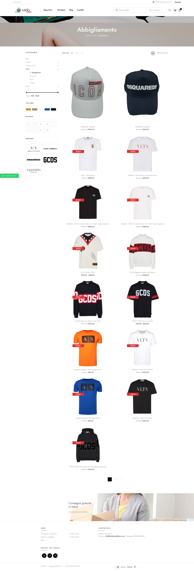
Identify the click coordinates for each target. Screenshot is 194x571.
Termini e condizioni (47, 537)
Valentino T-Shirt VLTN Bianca (142, 369)
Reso (42, 540)
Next (121, 479)
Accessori (33, 76)
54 (41, 124)
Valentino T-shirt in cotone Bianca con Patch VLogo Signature (142, 224)
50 (28, 124)
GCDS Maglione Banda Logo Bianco (142, 272)
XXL (47, 130)
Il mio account (17, 2)
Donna (28, 62)
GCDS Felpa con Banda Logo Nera (87, 321)
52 (34, 124)
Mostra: (66, 53)
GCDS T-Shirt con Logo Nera (142, 321)
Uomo (94, 35)
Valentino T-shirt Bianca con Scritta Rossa (142, 175)
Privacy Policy (74, 534)
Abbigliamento (36, 72)
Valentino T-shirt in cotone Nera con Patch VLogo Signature (88, 224)
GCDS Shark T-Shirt (88, 272)
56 (47, 124)
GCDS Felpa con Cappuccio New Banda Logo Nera (88, 467)
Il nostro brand (30, 65)
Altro (27, 59)
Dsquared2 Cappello (88, 127)
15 (72, 53)
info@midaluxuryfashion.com (163, 2)
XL (41, 130)
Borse (32, 79)
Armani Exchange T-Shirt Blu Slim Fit (88, 418)
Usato (27, 86)
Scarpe (32, 83)
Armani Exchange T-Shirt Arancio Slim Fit (88, 369)
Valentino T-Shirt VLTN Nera (142, 418)
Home (88, 35)
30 (77, 53)
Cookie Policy (74, 537)
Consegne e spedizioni (49, 534)
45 (82, 53)
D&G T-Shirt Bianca (88, 175)
